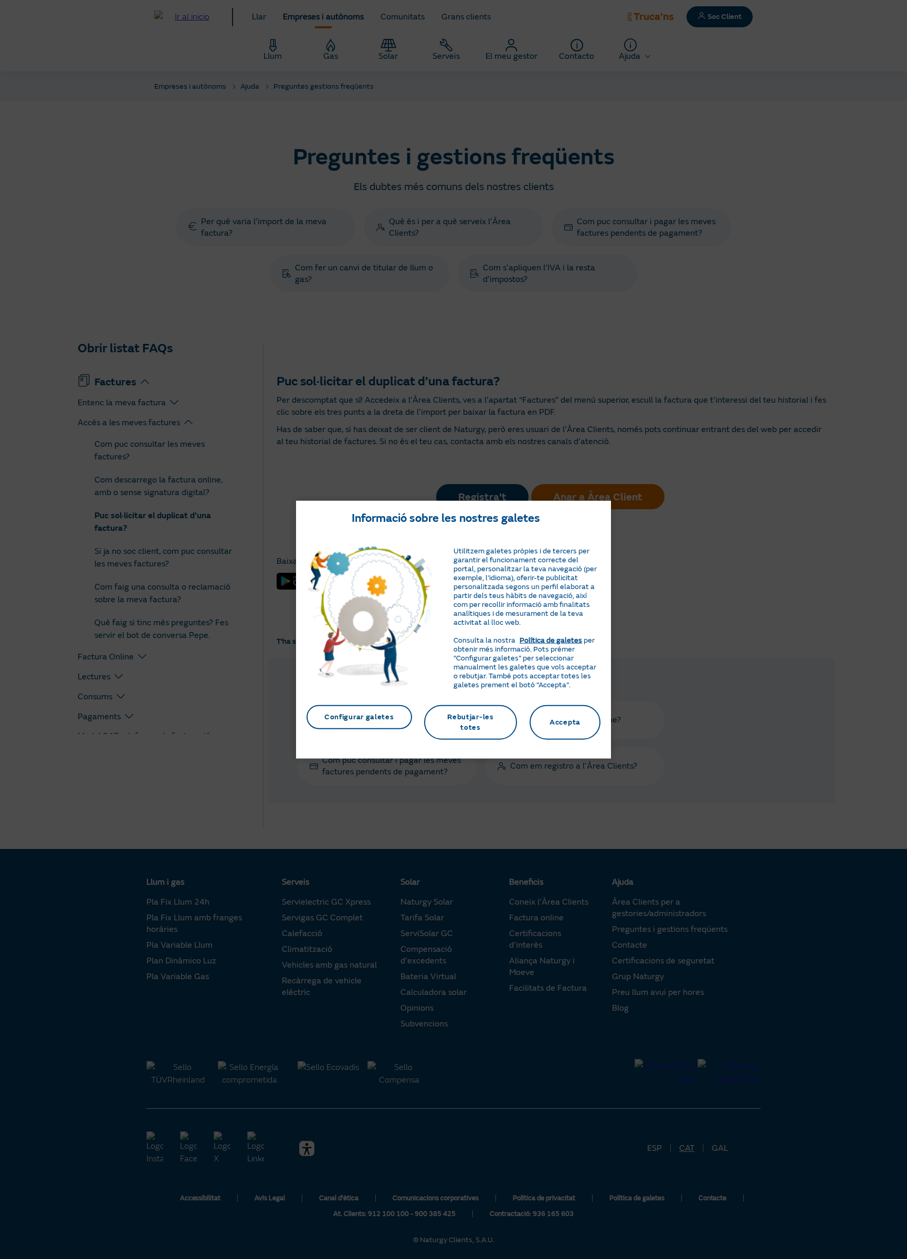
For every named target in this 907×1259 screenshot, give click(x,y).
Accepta (565, 722)
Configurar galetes (359, 716)
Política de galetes (551, 640)
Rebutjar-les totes (470, 722)
